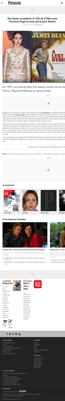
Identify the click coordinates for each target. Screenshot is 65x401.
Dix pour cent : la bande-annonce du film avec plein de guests (24, 250)
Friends (36, 343)
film (42, 154)
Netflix (38, 154)
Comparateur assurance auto (9, 394)
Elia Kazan (49, 154)
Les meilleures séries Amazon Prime (12, 378)
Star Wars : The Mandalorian (41, 350)
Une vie (4, 344)
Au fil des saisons (7, 350)
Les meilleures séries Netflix (10, 377)
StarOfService (38, 394)
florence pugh (26, 154)
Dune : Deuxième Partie (9, 343)
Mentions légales (6, 399)
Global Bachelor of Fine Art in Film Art (25, 394)
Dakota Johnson (38, 361)
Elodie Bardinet (39, 25)
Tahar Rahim (37, 367)
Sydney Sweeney (38, 363)
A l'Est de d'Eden (17, 154)
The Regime (37, 344)
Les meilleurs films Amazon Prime (11, 384)
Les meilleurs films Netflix (9, 382)
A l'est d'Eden (7, 213)
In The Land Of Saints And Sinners (11, 348)
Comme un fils (6, 351)
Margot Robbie (37, 365)
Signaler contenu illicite (16, 399)
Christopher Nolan (38, 358)
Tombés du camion (7, 346)
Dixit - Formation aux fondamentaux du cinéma (13, 395)
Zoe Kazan (10, 154)
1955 (44, 154)
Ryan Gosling (37, 360)
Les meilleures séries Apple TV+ (11, 380)
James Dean (55, 154)
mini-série (33, 154)
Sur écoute (36, 351)
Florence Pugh (45, 213)
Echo (35, 348)
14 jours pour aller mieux (9, 353)
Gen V (35, 346)
